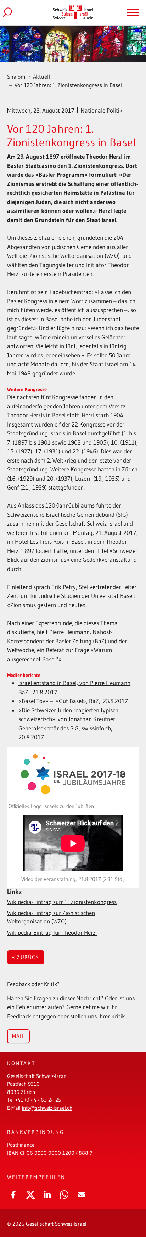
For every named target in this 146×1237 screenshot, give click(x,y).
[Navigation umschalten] (133, 12)
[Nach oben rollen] (130, 1207)
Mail (18, 1036)
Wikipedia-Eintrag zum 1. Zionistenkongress (62, 901)
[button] (13, 1193)
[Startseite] (73, 12)
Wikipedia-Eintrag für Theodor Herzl (52, 932)
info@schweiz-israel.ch (47, 1108)
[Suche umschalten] (13, 12)
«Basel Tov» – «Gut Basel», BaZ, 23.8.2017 (73, 701)
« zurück (25, 957)
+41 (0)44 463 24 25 (38, 1099)
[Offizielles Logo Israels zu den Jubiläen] (73, 774)
